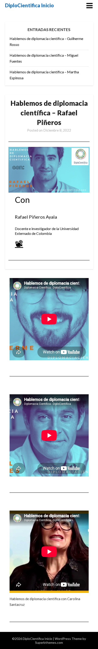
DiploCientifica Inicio (29, 5)
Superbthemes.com (49, 642)
